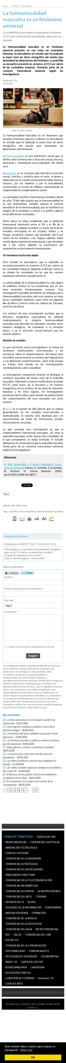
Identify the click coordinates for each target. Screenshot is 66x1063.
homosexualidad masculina (50, 511)
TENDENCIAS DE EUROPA (19, 891)
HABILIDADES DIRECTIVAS (20, 874)
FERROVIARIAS (52, 907)
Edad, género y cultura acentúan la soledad (30, 747)
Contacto (8, 1027)
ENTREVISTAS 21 (14, 902)
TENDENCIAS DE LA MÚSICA (21, 918)
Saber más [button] (26, 1049)
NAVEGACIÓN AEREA (16, 913)
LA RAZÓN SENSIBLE (49, 891)
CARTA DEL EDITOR (31, 961)
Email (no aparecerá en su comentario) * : (24, 588)
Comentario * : (11, 611)
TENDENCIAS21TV (38, 951)
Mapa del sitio (10, 1032)
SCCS (9, 408)
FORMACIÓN (38, 913)
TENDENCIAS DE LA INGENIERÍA (23, 858)
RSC (7, 934)
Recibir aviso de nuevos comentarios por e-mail (31, 646)
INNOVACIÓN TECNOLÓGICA (21, 847)
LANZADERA (37, 967)
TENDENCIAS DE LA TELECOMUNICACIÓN (28, 880)
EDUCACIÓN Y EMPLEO (18, 972)
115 (35, 790)
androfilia (11, 173)
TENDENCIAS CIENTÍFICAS (45, 842)
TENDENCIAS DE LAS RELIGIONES (24, 869)
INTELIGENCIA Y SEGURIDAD (21, 956)
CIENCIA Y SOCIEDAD (21, 6)
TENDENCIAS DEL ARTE (18, 896)
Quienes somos (11, 1017)
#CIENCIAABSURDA (16, 967)
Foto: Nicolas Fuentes (22, 130)
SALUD (17, 934)
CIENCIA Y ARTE (14, 983)
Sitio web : (9, 600)
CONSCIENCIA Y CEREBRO (19, 978)
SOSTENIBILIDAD (15, 951)
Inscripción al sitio (12, 1037)
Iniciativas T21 (46, 978)
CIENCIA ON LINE (45, 836)
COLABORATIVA (49, 956)
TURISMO (40, 896)
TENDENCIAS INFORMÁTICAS (21, 885)
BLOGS (31, 902)
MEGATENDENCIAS (15, 842)
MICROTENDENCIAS (46, 929)
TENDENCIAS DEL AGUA (18, 929)
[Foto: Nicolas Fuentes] (33, 89)
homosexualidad (15, 156)
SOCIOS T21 (12, 940)
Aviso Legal (9, 1022)
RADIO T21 (11, 961)
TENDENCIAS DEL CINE (38, 934)
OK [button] (33, 1057)
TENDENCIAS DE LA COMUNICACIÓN (25, 945)
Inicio (5, 6)
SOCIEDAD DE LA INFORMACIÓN (23, 907)
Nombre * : (9, 577)
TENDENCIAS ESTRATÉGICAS (21, 864)
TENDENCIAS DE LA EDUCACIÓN (23, 923)
